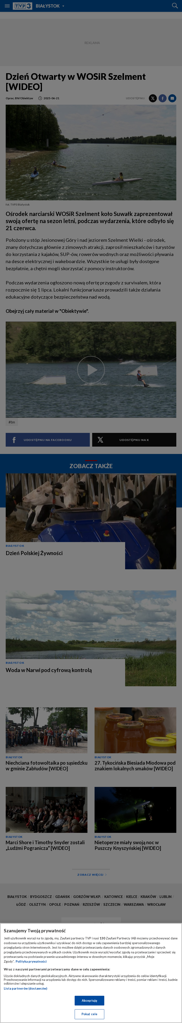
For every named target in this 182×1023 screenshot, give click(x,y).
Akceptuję (89, 1000)
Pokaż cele (89, 1014)
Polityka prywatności (31, 961)
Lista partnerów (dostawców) (25, 988)
